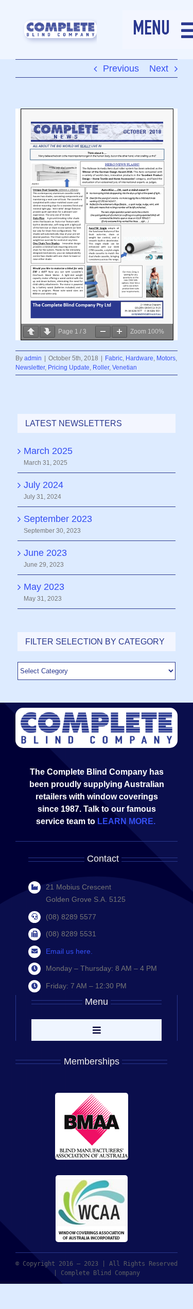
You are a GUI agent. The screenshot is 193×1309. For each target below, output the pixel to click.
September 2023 (58, 519)
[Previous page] (31, 332)
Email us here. (69, 951)
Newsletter (30, 367)
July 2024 (43, 485)
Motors (166, 358)
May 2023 (44, 587)
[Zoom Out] (103, 332)
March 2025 (48, 451)
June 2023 (45, 553)
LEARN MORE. (127, 821)
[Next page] (47, 332)
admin (33, 358)
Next (158, 68)
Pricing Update (69, 367)
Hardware (139, 358)
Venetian (124, 367)
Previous (121, 68)
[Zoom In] (119, 332)
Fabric (113, 358)
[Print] (60, 25)
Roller (101, 367)
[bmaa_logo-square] (91, 1097)
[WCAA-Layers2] (92, 1180)
